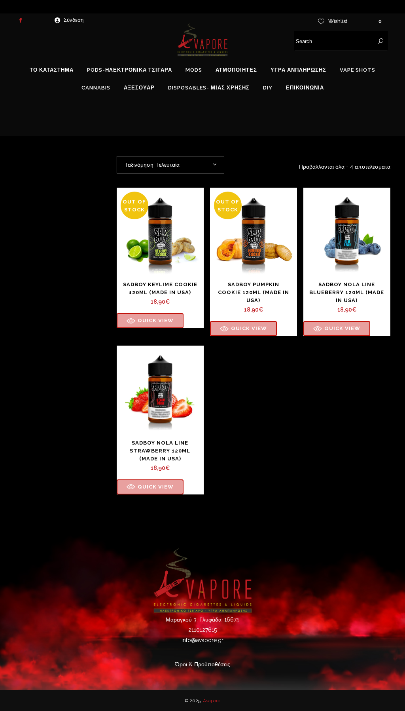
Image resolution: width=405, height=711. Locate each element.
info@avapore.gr (202, 640)
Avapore (211, 700)
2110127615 (202, 630)
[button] (150, 320)
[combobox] (170, 164)
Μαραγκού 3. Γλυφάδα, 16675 (202, 619)
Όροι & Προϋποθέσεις (202, 664)
